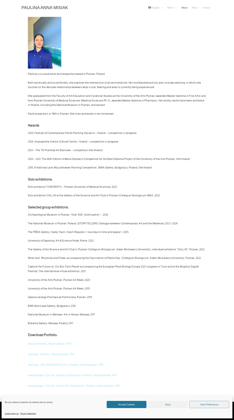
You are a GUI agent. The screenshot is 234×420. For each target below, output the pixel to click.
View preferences (209, 404)
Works (170, 8)
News (195, 8)
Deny (168, 404)
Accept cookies (126, 404)
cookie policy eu (12, 414)
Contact (206, 8)
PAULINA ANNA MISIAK (44, 7)
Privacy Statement (28, 414)
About (184, 8)
